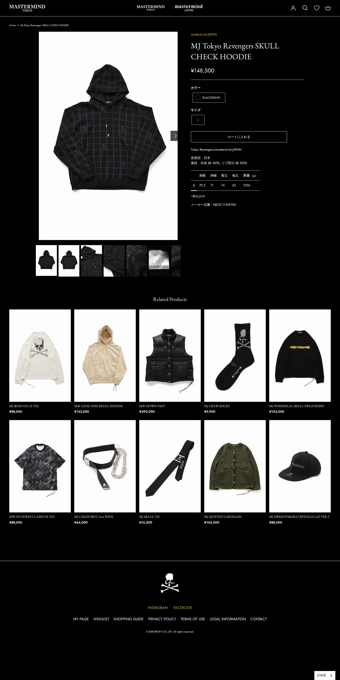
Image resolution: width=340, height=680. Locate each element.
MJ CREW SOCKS (217, 406)
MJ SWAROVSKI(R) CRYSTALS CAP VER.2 (299, 517)
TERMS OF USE (193, 619)
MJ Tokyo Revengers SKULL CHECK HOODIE (44, 25)
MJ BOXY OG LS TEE (24, 406)
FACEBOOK (182, 607)
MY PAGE (81, 619)
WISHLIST (101, 619)
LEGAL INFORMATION (228, 619)
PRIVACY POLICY (162, 619)
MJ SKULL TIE (149, 517)
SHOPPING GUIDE (129, 619)
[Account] (293, 8)
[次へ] (175, 136)
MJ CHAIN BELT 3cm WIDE (93, 517)
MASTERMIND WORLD (150, 8)
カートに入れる (239, 136)
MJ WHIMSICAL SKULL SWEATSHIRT (297, 406)
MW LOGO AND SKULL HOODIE (98, 406)
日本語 (321, 675)
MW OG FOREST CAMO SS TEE (32, 517)
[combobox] (324, 675)
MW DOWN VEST (152, 406)
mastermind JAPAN (189, 8)
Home (12, 25)
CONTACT (258, 619)
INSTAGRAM (158, 607)
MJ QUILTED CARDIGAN (222, 517)
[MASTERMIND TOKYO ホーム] (170, 583)
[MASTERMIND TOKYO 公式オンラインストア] (27, 8)
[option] (108, 136)
